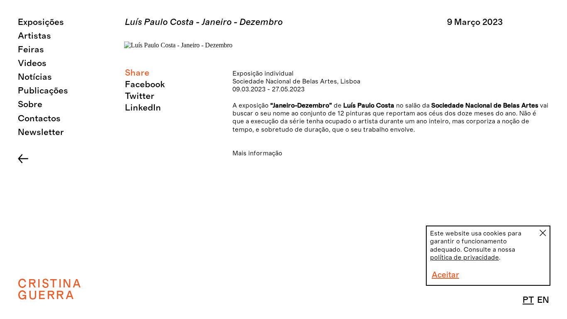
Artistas (34, 36)
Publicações (43, 90)
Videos (32, 63)
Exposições (41, 22)
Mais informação (257, 153)
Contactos (39, 118)
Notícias (35, 77)
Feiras (31, 49)
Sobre (30, 104)
